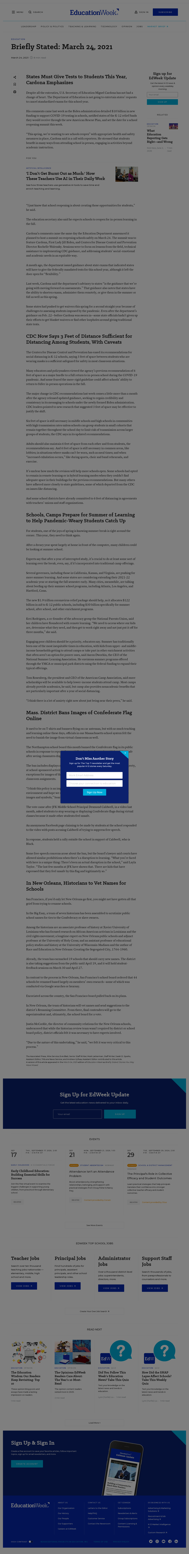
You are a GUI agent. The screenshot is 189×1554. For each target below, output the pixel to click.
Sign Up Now (94, 792)
